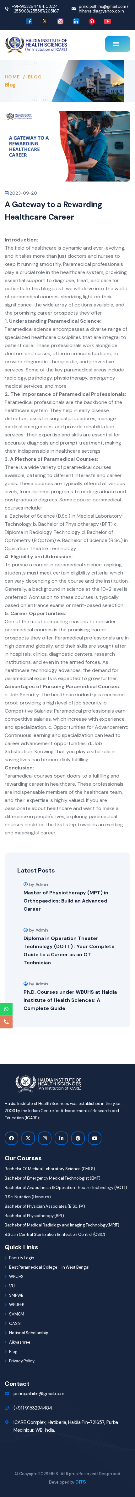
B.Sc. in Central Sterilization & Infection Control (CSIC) (55, 1234)
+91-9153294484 (28, 6)
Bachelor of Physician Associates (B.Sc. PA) (45, 1206)
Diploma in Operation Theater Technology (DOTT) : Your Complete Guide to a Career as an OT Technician (69, 950)
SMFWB (16, 1295)
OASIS (14, 1323)
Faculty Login (21, 1258)
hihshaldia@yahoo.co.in (101, 11)
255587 (37, 11)
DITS (80, 1482)
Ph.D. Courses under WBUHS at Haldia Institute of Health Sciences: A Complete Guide (70, 1000)
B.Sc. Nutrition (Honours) (28, 1197)
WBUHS (16, 1276)
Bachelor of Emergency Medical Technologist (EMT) (52, 1178)
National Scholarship (28, 1332)
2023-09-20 (22, 193)
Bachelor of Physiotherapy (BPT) (34, 1215)
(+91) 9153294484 (33, 1408)
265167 (52, 11)
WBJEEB (16, 1304)
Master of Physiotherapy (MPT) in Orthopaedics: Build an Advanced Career (66, 900)
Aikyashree (19, 1342)
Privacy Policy (21, 1361)
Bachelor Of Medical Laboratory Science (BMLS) (50, 1168)
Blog (12, 1351)
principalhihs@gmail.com (102, 6)
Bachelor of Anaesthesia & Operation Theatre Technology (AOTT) (66, 1187)
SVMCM (16, 1314)
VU (11, 1286)
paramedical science (78, 564)
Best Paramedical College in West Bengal (48, 1267)
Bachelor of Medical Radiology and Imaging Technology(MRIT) (62, 1225)
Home (12, 77)
